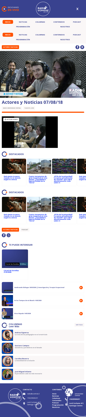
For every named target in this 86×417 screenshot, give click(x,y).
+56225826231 (32, 398)
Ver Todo (79, 325)
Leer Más (14, 326)
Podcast (77, 22)
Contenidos (59, 22)
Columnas (40, 22)
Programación (23, 26)
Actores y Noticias (10, 47)
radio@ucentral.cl (33, 394)
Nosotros (65, 26)
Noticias (23, 22)
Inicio (8, 22)
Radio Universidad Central (12, 108)
